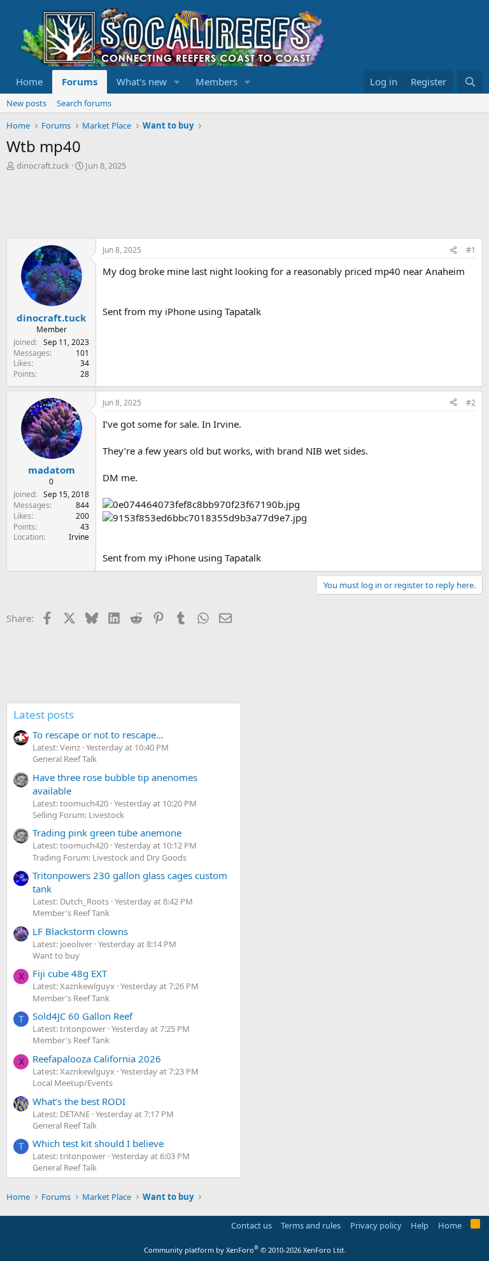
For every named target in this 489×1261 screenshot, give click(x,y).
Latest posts (43, 714)
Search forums (84, 103)
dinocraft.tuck (43, 165)
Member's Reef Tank (71, 913)
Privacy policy (376, 1225)
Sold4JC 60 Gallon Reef (82, 1016)
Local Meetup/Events (72, 1082)
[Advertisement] (238, 206)
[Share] (453, 250)
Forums (79, 81)
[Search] (470, 82)
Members (216, 81)
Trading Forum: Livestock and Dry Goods (109, 857)
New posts (26, 103)
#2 (471, 402)
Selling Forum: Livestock (78, 815)
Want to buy (56, 955)
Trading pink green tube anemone (106, 832)
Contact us (251, 1225)
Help (420, 1225)
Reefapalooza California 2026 (96, 1058)
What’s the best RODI (78, 1101)
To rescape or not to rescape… (98, 734)
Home (29, 81)
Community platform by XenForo (245, 1250)
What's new (142, 81)
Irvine (79, 537)
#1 (471, 249)
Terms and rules (311, 1225)
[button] (177, 82)
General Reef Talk (64, 758)
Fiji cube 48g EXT (69, 973)
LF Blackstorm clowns (80, 931)
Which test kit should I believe (98, 1143)
